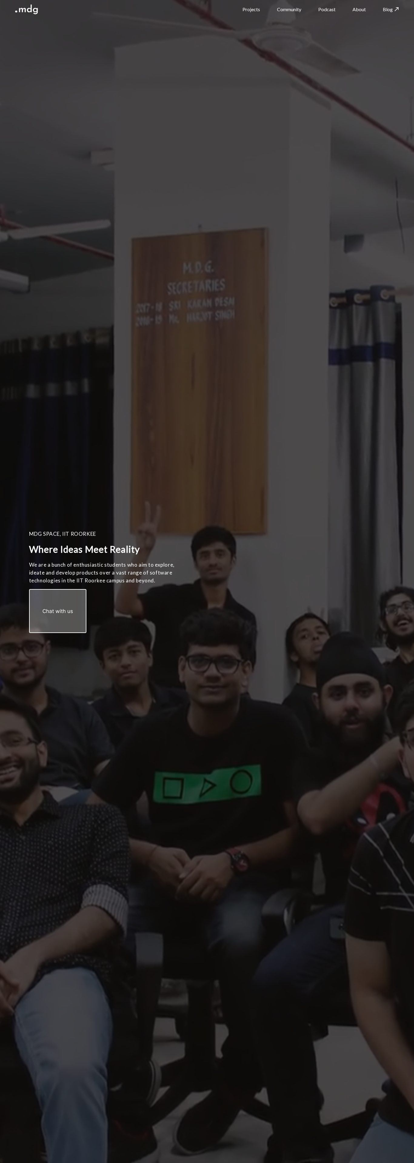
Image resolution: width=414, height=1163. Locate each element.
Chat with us (57, 611)
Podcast (327, 9)
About (359, 9)
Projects (251, 9)
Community (289, 9)
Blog (388, 9)
